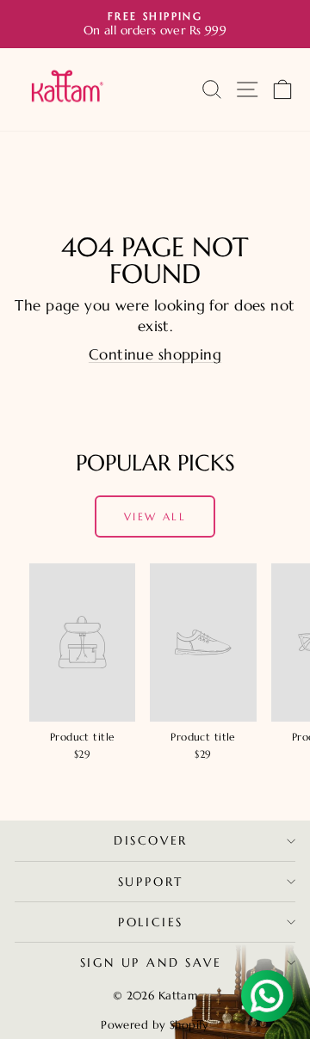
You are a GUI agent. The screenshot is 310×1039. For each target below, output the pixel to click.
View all (155, 516)
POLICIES (150, 922)
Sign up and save (151, 962)
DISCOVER (151, 840)
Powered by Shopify (155, 1024)
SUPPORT (151, 881)
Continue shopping (155, 354)
